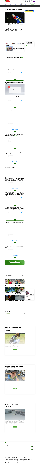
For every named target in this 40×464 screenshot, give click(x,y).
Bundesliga (14, 449)
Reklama (25, 457)
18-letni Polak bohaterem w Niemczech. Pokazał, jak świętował (29, 297)
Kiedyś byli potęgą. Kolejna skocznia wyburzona (19, 300)
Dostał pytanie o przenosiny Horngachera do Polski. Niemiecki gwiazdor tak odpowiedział (19, 293)
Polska (12, 275)
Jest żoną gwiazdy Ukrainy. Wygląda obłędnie (30, 294)
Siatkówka (15, 6)
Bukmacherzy (20, 6)
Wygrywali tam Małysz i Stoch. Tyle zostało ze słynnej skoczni (9, 300)
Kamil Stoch (23, 447)
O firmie (12, 457)
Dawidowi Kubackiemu (15, 136)
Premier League (15, 448)
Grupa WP (9, 457)
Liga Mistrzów (14, 447)
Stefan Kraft (15, 135)
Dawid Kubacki (9, 275)
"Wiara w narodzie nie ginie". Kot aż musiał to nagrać (18, 49)
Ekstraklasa (14, 446)
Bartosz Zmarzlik (24, 449)
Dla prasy (14, 457)
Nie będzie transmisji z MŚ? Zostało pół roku (9, 285)
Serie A (14, 451)
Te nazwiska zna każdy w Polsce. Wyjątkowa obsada (9, 292)
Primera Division (15, 450)
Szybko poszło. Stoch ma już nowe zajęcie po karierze (19, 285)
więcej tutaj (17, 55)
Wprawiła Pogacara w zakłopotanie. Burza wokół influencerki (32, 292)
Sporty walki (24, 6)
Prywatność (17, 457)
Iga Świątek (23, 450)
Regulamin (28, 457)
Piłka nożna (10, 6)
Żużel (17, 6)
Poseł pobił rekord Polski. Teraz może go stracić (30, 296)
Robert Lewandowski (24, 446)
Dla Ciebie (7, 6)
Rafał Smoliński (9, 24)
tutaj (17, 462)
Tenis (12, 6)
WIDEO (27, 6)
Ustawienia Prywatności (21, 457)
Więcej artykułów (29, 299)
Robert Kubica (23, 448)
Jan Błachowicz (23, 451)
